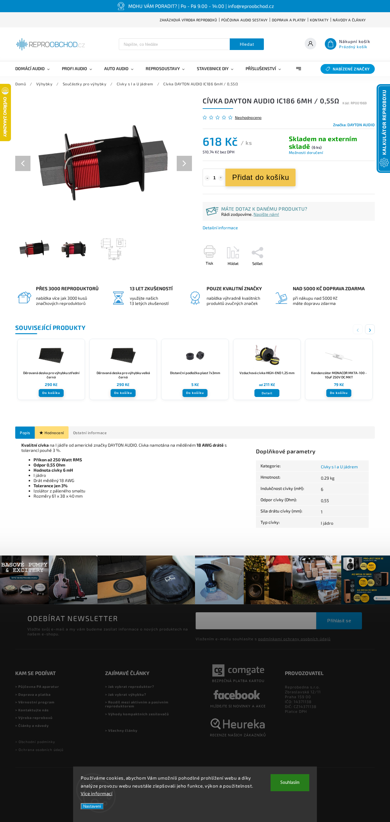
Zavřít (355, 274)
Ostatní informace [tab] (90, 432)
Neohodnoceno (248, 118)
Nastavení (92, 806)
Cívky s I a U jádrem (339, 466)
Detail (267, 393)
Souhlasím (290, 782)
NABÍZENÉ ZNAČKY (351, 68)
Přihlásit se (339, 620)
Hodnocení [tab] (54, 432)
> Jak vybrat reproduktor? (129, 686)
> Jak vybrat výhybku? (125, 694)
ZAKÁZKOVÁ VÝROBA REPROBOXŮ (188, 20)
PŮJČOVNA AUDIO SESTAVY (244, 20)
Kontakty (319, 20)
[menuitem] (35, 68)
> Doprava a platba (33, 694)
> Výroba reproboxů (34, 718)
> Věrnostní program (35, 702)
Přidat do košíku (260, 177)
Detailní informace (220, 227)
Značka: (354, 124)
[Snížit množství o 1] (207, 178)
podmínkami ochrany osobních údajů (294, 638)
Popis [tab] (25, 432)
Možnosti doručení (306, 152)
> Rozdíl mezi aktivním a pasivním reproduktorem (136, 704)
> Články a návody (32, 725)
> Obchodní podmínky (35, 742)
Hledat (247, 44)
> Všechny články (121, 730)
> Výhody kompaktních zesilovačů (137, 714)
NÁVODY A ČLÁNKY (349, 20)
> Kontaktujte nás (32, 710)
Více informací (96, 793)
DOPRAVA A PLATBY (289, 20)
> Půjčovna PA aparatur (37, 686)
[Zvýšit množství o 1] (221, 178)
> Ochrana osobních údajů (39, 750)
